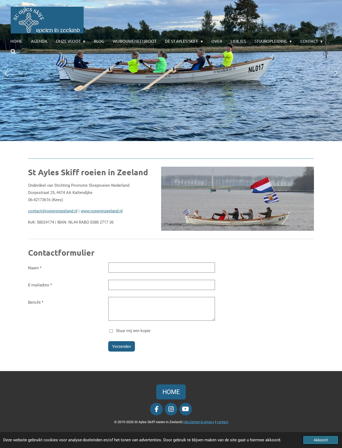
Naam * (34, 268)
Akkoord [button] (321, 440)
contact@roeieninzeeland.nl (52, 211)
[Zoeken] (13, 51)
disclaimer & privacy (199, 422)
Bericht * (35, 302)
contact (222, 422)
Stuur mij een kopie (133, 330)
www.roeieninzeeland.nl (102, 211)
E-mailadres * (40, 285)
